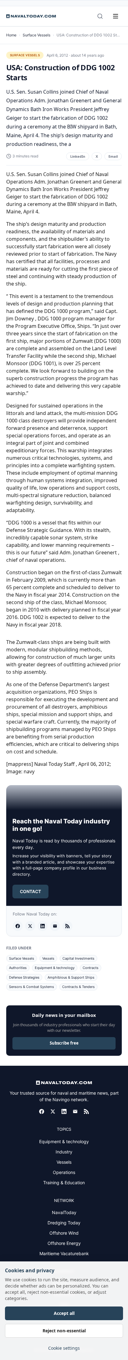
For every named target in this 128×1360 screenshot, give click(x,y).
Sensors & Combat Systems (31, 987)
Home (11, 35)
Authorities (18, 968)
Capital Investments (78, 958)
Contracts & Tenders (78, 987)
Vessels (48, 958)
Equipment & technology (55, 968)
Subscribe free (64, 1043)
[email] (55, 926)
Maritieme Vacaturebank (64, 1253)
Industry (64, 1151)
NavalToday (64, 1212)
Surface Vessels (36, 35)
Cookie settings (64, 1348)
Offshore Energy (64, 1243)
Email (113, 156)
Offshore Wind (64, 1233)
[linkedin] (43, 926)
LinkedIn (77, 156)
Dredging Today (64, 1222)
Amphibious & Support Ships (71, 977)
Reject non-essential (64, 1331)
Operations (64, 1172)
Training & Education (64, 1182)
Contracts (90, 968)
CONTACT (30, 891)
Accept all (64, 1313)
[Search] (100, 16)
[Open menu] (115, 16)
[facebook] (18, 926)
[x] (30, 926)
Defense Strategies (24, 977)
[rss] (67, 926)
